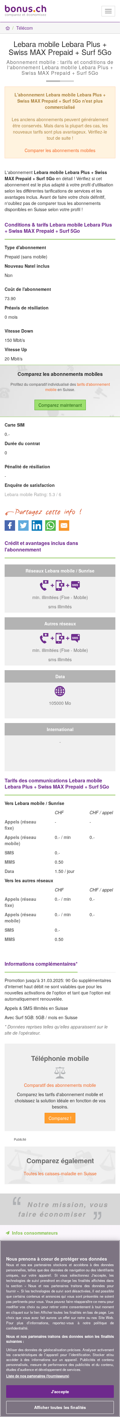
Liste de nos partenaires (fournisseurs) (37, 1375)
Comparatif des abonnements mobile (60, 1085)
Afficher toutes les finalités (60, 1407)
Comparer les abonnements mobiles (60, 150)
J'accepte (60, 1391)
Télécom (24, 28)
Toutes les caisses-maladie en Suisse (60, 1173)
